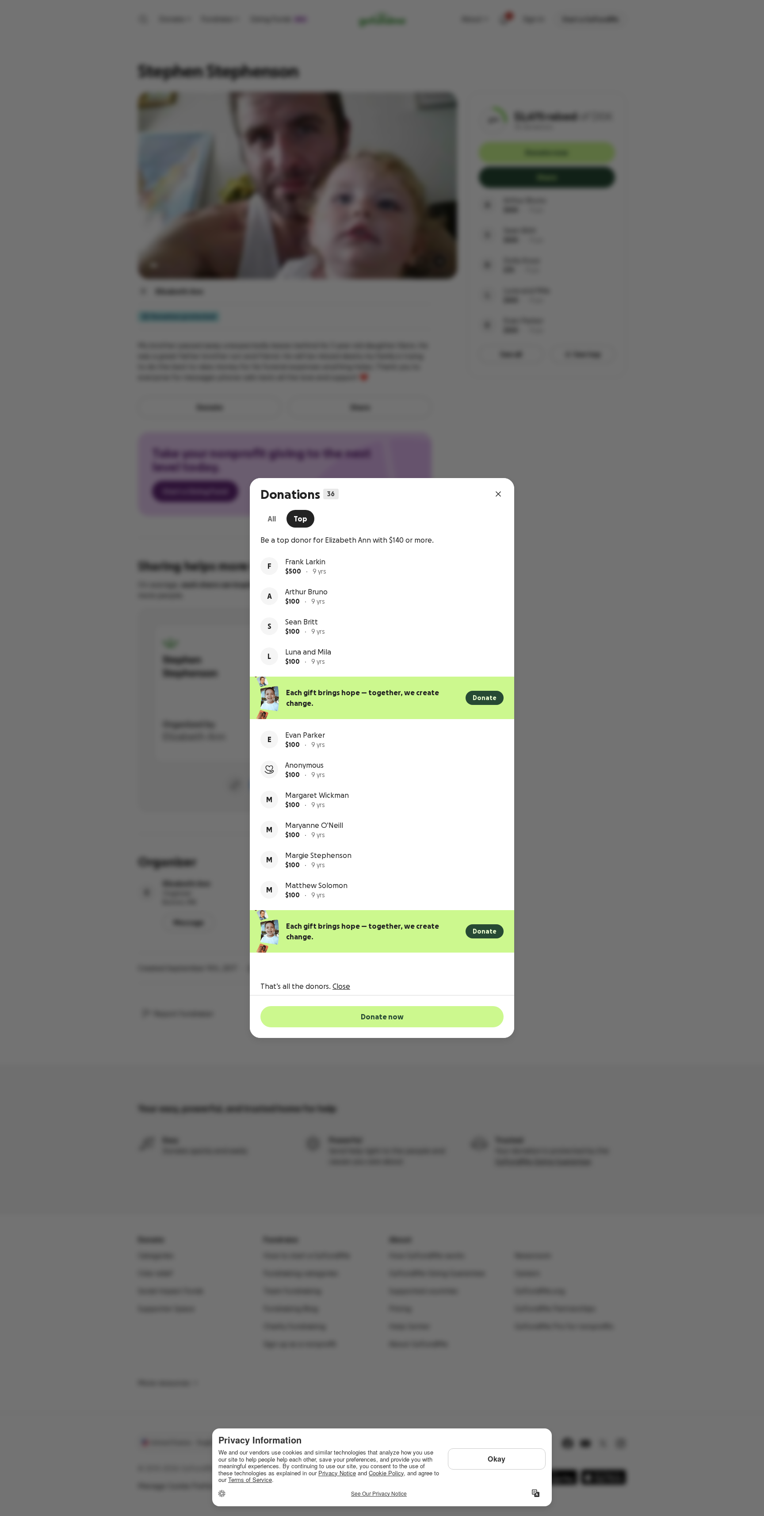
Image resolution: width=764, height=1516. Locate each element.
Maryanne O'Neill (314, 825)
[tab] (271, 519)
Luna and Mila (308, 652)
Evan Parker (305, 735)
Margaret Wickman (317, 795)
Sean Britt (301, 622)
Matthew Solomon (316, 885)
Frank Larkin (305, 562)
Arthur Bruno (306, 592)
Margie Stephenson (318, 855)
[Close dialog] (498, 494)
